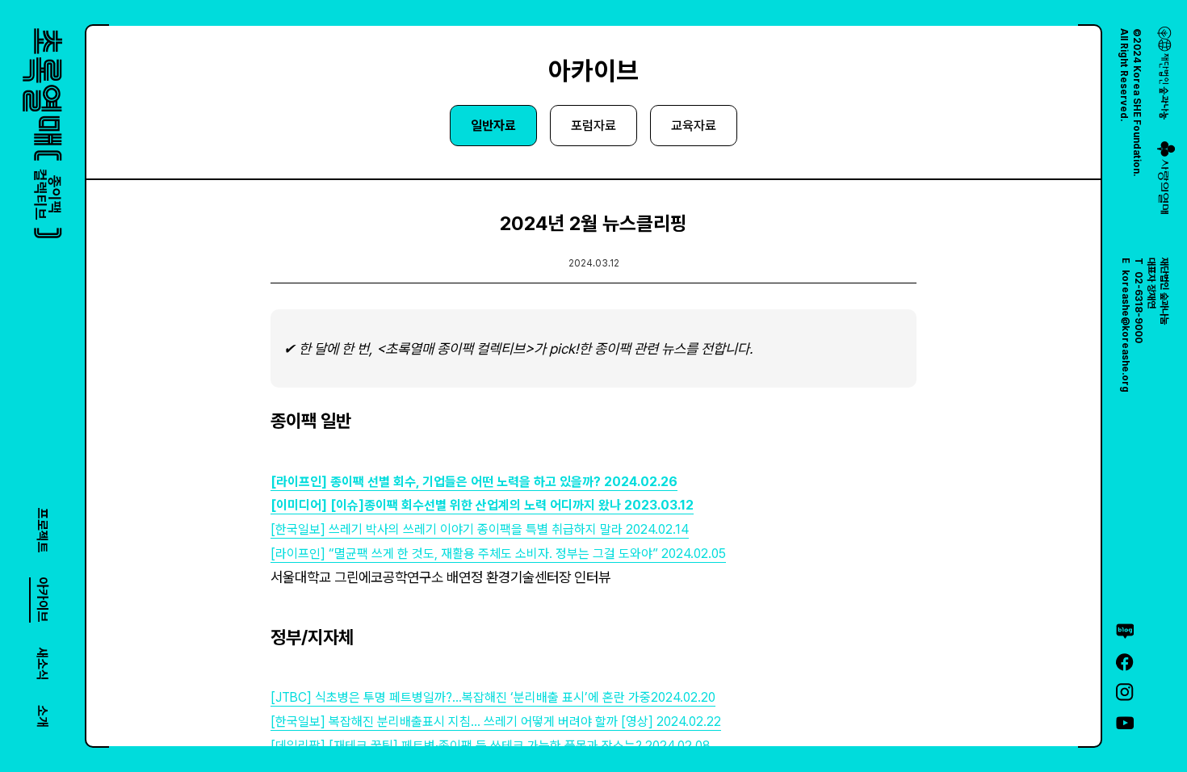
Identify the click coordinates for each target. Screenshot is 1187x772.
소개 (42, 716)
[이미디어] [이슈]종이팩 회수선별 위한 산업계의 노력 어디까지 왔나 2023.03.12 (482, 505)
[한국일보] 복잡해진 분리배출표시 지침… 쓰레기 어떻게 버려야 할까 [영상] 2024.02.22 (496, 721)
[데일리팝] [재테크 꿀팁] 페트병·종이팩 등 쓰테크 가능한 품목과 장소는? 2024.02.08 (491, 745)
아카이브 (42, 600)
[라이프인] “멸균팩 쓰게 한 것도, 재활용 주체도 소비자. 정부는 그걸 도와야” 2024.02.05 (498, 553)
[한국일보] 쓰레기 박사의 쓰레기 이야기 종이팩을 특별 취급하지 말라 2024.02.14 (480, 529)
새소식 (42, 664)
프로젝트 (42, 530)
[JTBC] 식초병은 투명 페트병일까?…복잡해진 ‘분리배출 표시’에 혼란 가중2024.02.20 (493, 697)
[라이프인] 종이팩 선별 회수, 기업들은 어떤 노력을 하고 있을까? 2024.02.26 (474, 481)
